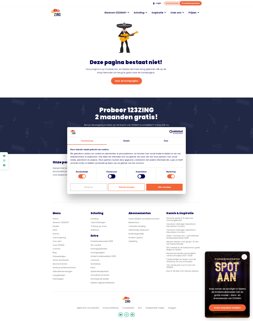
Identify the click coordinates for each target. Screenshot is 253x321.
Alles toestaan (164, 187)
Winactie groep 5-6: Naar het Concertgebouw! (179, 219)
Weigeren (88, 187)
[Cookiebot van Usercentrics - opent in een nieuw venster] (171, 132)
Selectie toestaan (126, 187)
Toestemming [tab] (87, 141)
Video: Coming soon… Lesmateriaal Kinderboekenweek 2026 (182, 236)
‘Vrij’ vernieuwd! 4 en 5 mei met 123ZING (180, 266)
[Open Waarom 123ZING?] (128, 12)
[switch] (111, 176)
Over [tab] (166, 141)
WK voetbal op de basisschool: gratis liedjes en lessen (183, 248)
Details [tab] (126, 141)
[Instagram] (126, 314)
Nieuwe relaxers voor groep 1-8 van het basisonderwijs (182, 242)
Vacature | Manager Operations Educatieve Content (181, 225)
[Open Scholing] (146, 12)
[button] (244, 257)
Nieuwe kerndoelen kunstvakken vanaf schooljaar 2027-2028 (181, 254)
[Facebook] (132, 314)
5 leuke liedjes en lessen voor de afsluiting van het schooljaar (181, 260)
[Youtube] (120, 314)
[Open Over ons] (183, 12)
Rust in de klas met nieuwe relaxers (182, 271)
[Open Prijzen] (198, 12)
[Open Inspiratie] (165, 12)
